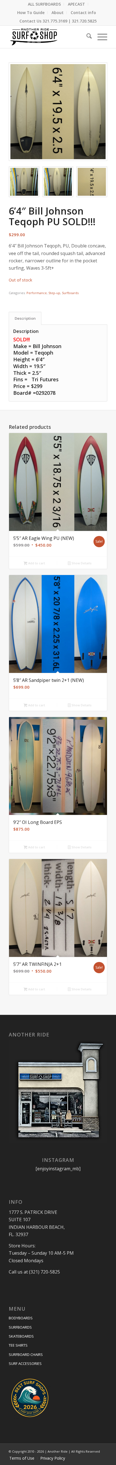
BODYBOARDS (21, 1317)
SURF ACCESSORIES (25, 1363)
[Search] (86, 37)
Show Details (81, 563)
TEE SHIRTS (18, 1345)
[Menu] (99, 37)
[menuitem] (44, 4)
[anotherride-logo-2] (48, 37)
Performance (36, 293)
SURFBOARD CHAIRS (26, 1354)
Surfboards (70, 293)
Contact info (83, 12)
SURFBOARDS (20, 1327)
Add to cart (36, 563)
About (58, 12)
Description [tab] (25, 318)
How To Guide (30, 12)
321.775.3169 (55, 21)
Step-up (54, 293)
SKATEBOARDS (21, 1336)
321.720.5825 (84, 21)
